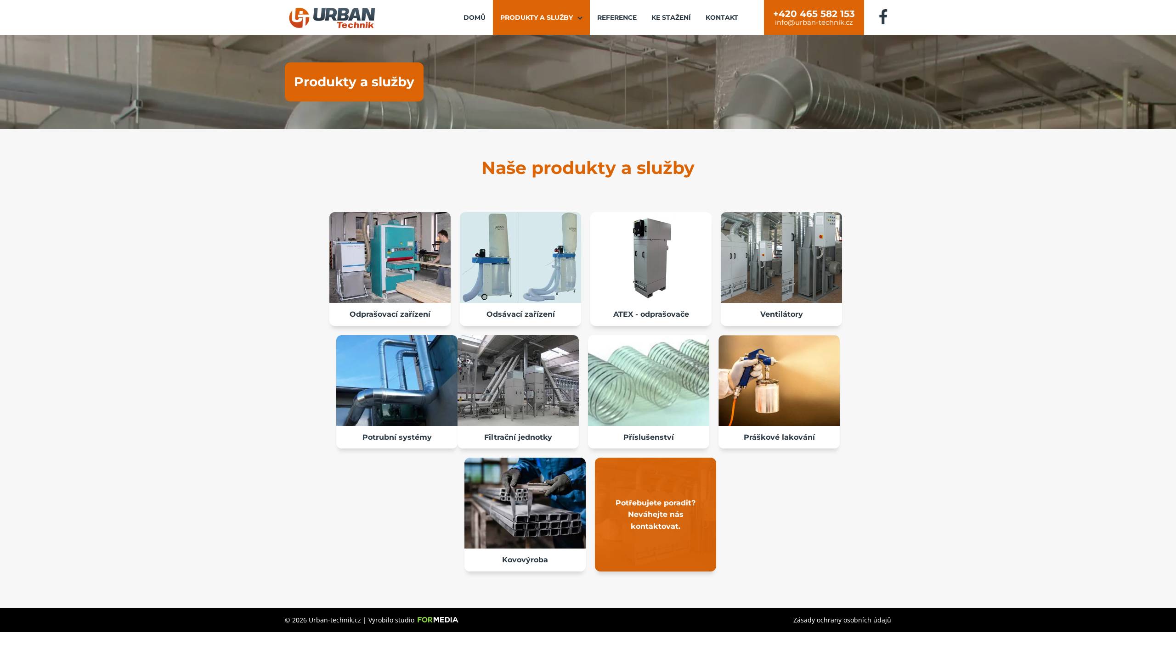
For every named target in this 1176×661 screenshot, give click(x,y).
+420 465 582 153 (814, 14)
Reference (617, 17)
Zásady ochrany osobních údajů (842, 620)
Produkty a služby (536, 17)
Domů (475, 17)
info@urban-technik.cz (814, 23)
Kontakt (722, 17)
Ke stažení (671, 17)
